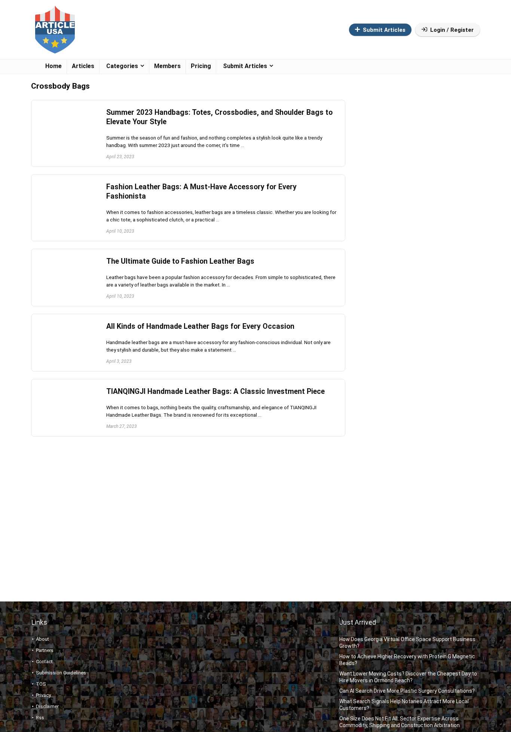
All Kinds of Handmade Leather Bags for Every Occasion (200, 326)
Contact (44, 661)
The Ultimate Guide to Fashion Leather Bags (180, 261)
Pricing (201, 66)
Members (167, 66)
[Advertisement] (410, 209)
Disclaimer (47, 706)
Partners (44, 650)
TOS (41, 684)
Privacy (43, 695)
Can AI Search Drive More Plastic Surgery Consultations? (407, 691)
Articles (83, 66)
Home (53, 66)
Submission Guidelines (61, 673)
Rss (40, 717)
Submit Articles (384, 30)
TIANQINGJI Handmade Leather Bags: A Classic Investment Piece (215, 391)
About (42, 639)
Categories (122, 66)
